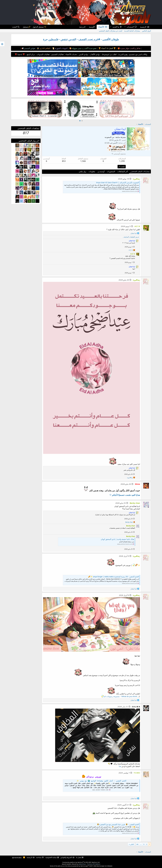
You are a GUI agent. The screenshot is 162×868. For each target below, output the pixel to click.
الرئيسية (143, 27)
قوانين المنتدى (29, 48)
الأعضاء (101, 27)
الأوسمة (92, 27)
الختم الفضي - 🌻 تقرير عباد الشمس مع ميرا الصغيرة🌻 (118, 824)
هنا (120, 766)
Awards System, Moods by (81, 864)
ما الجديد (116, 27)
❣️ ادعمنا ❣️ (20, 54)
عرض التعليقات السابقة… (131, 237)
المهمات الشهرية (60, 48)
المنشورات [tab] (111, 171)
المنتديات (130, 27)
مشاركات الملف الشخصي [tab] (140, 171)
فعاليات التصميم (57, 54)
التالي (132, 844)
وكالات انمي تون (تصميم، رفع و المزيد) (132, 54)
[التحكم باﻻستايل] (2, 44)
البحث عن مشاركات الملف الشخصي (110, 31)
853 (64, 161)
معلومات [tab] (92, 171)
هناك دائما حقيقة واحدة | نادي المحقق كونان (117, 539)
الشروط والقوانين (66, 857)
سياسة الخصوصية (51, 857)
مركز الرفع (30, 54)
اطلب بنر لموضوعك (109, 54)
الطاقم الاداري (44, 48)
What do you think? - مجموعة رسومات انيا (120, 696)
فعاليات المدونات (42, 54)
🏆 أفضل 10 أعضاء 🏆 (107, 48)
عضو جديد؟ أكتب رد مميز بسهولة (84, 48)
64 (137, 844)
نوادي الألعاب (94, 54)
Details (110, 866)
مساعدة (39, 857)
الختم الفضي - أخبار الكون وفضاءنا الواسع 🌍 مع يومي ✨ (101, 781)
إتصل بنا (78, 857)
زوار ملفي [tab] (82, 171)
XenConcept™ (85, 866)
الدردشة (82, 27)
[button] (125, 27)
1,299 (122, 161)
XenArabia (17, 857)
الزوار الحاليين (146, 31)
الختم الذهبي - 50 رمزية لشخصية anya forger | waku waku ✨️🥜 (113, 576)
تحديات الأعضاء (71, 54)
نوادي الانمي (83, 54)
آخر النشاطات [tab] (122, 171)
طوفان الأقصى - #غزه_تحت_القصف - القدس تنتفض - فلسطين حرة (81, 39)
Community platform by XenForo (81, 862)
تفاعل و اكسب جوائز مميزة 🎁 (129, 48)
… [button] (140, 844)
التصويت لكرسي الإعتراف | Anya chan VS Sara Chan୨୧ (117, 182)
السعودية (108, 137)
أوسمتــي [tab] (100, 171)
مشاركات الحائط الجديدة (132, 31)
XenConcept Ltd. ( (102, 866)
